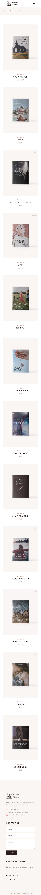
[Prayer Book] (20, 424)
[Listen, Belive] (20, 361)
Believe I (20, 328)
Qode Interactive (17, 893)
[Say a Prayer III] (20, 549)
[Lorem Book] (20, 737)
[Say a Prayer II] (20, 486)
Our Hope (20, 704)
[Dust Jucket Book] (20, 173)
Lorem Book (20, 767)
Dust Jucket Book (20, 202)
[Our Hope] (20, 675)
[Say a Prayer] (20, 47)
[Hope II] (20, 235)
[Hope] (20, 110)
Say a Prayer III (20, 579)
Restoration (20, 642)
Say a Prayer (20, 77)
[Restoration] (20, 612)
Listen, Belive (21, 391)
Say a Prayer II (20, 516)
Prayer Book (20, 453)
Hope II (20, 265)
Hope (20, 140)
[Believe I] (20, 298)
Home (5, 11)
